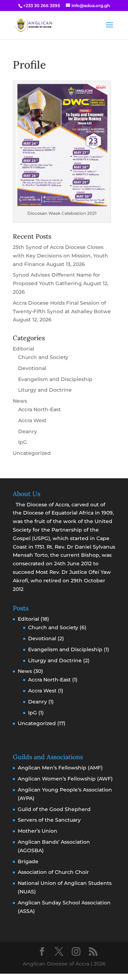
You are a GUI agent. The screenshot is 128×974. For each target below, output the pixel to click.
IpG (22, 442)
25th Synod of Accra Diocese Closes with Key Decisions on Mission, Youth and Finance (60, 255)
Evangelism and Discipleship (55, 379)
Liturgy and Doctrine (45, 390)
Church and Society (43, 357)
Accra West (32, 420)
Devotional (32, 368)
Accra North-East (39, 409)
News (20, 401)
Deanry (27, 431)
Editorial (23, 348)
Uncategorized (32, 453)
